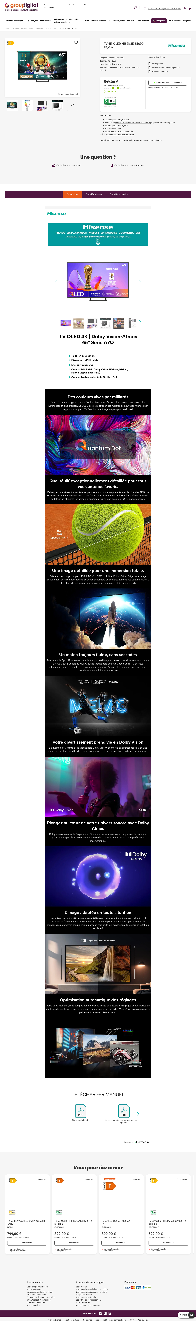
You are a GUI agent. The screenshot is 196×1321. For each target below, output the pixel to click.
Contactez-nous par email (68, 165)
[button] (56, 282)
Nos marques (143, 21)
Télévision (39, 29)
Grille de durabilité (160, 71)
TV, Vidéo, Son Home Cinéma (23, 29)
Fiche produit (157, 63)
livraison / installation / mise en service (132, 122)
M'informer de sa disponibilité (169, 83)
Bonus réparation (34, 1289)
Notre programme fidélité (37, 1287)
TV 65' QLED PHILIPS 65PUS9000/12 (167, 1220)
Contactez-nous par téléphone (129, 165)
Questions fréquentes (36, 1302)
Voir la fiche (27, 1243)
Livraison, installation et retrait (40, 1292)
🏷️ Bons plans (159, 21)
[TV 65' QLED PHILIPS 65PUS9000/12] (168, 1197)
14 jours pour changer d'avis (117, 119)
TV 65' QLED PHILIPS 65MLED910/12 (73, 1220)
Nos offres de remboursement (88, 1300)
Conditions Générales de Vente (120, 134)
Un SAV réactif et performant (39, 1300)
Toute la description (156, 57)
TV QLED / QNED (51, 29)
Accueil (7, 29)
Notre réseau (81, 1287)
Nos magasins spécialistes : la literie (91, 1292)
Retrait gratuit (111, 125)
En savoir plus (109, 91)
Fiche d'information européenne (166, 67)
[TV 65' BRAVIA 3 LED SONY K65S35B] (27, 1197)
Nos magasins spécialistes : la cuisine (92, 1289)
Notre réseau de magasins (180, 21)
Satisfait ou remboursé (36, 1294)
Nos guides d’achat (84, 1294)
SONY (10, 1224)
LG (102, 1224)
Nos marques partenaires (86, 1297)
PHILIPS (58, 1224)
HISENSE (108, 46)
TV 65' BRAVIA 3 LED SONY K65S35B (26, 1220)
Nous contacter (33, 1305)
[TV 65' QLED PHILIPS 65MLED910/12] (74, 1197)
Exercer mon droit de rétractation (41, 1297)
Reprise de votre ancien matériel (119, 131)
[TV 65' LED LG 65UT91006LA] (121, 1197)
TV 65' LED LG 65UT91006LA (115, 1220)
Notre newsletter (83, 1302)
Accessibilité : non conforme (88, 1305)
